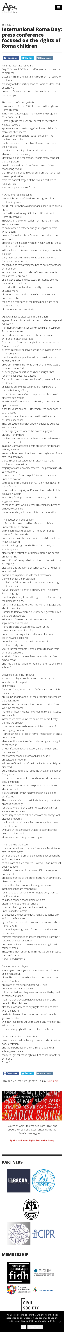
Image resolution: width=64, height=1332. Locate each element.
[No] (60, 1321)
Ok (23, 1326)
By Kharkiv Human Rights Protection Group (32, 1140)
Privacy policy (35, 1327)
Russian (52, 1081)
